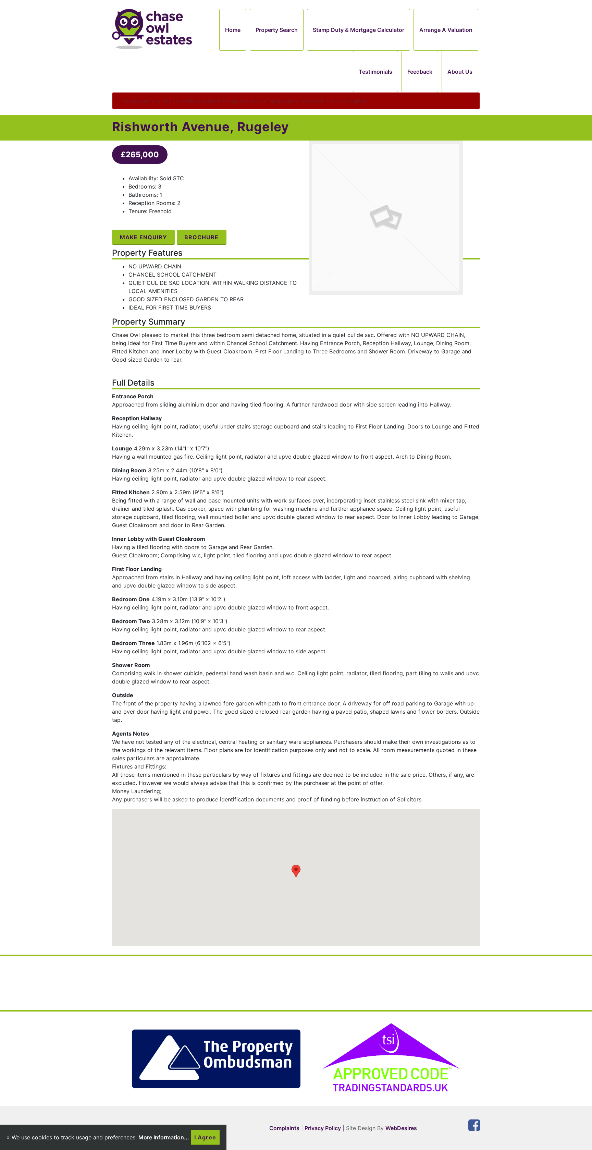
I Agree (205, 1137)
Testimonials (375, 71)
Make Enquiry (143, 237)
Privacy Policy (323, 1128)
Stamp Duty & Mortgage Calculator (358, 29)
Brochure (201, 237)
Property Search (277, 29)
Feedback (419, 71)
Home (233, 29)
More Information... (163, 1137)
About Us (459, 71)
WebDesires (401, 1128)
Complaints (284, 1128)
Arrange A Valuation (445, 29)
